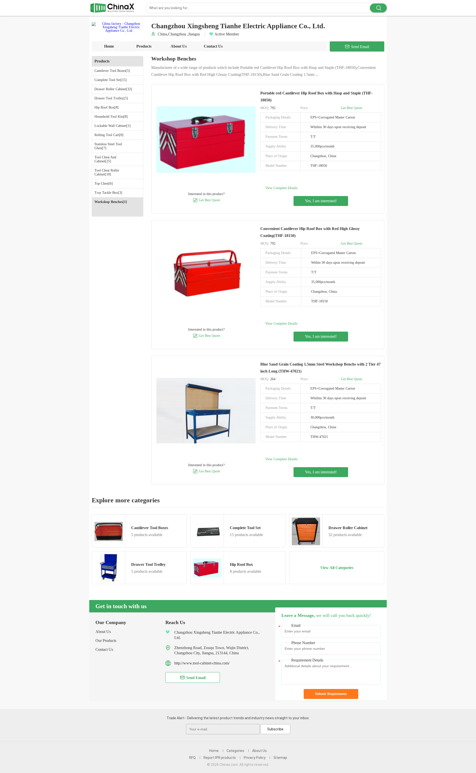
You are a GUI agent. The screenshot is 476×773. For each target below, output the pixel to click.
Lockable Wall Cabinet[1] (112, 126)
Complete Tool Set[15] (110, 80)
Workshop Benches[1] (110, 202)
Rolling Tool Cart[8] (108, 135)
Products (143, 46)
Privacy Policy (255, 757)
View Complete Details (281, 188)
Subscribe (275, 729)
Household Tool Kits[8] (111, 116)
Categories (235, 750)
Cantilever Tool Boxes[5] (112, 71)
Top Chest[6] (103, 183)
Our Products (105, 640)
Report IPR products (220, 757)
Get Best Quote (206, 200)
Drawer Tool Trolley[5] (111, 98)
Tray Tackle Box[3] (108, 193)
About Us (179, 46)
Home (109, 46)
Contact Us (213, 46)
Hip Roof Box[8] (106, 107)
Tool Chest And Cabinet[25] (105, 159)
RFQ (192, 757)
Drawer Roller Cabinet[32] (113, 89)
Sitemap (280, 757)
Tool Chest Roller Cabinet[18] (106, 172)
